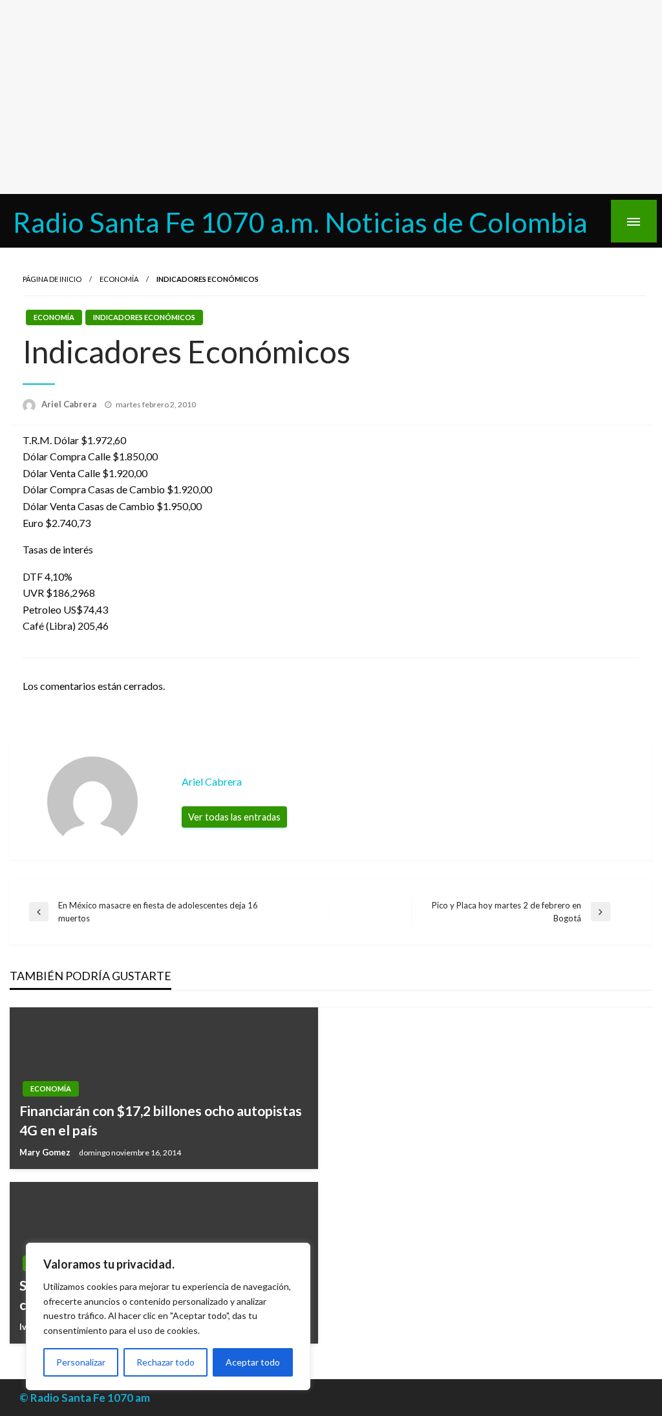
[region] (168, 1316)
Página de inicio (52, 279)
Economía (119, 279)
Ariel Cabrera (69, 404)
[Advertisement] (331, 97)
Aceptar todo (253, 1362)
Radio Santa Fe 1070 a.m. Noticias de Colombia (300, 222)
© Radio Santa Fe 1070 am (84, 1397)
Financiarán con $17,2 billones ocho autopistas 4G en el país (160, 1119)
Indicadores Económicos (144, 317)
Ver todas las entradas (234, 816)
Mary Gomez (45, 1152)
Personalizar (80, 1362)
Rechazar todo (165, 1362)
